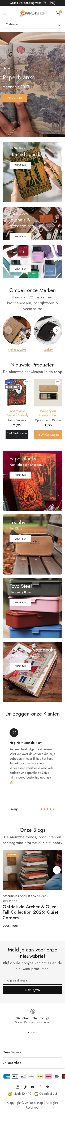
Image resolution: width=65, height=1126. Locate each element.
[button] (27, 131)
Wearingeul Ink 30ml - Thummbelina (48, 413)
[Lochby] (48, 330)
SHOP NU (15, 98)
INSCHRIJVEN (32, 990)
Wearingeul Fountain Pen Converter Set (17, 413)
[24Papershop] (33, 13)
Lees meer (10, 925)
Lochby (48, 350)
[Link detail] (32, 172)
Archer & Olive (17, 350)
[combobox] (32, 24)
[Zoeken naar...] (58, 24)
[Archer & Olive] (17, 330)
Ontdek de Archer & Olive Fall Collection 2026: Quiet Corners (30, 912)
